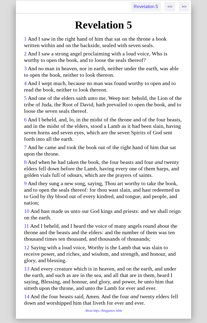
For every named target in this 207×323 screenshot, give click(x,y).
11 (26, 226)
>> (184, 6)
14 (26, 296)
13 (26, 269)
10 (26, 211)
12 (26, 247)
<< (169, 6)
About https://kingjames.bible (103, 311)
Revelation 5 (146, 6)
